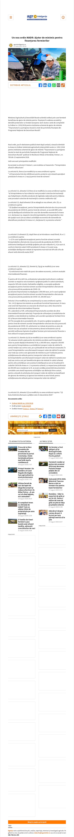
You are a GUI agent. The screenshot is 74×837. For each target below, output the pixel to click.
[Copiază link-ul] (63, 85)
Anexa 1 (26, 408)
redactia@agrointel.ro (42, 833)
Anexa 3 (40, 408)
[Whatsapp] (54, 85)
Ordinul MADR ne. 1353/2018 (22, 403)
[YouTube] (58, 416)
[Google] (40, 416)
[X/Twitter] (54, 416)
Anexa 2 (33, 408)
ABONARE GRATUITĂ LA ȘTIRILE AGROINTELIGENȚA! (37, 425)
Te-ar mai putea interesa (20, 441)
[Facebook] (40, 85)
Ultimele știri (46, 441)
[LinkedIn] (45, 85)
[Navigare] (11, 17)
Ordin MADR (26, 406)
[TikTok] (63, 416)
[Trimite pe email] (58, 85)
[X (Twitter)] (49, 85)
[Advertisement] (37, 6)
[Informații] (63, 17)
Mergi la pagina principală (37, 822)
